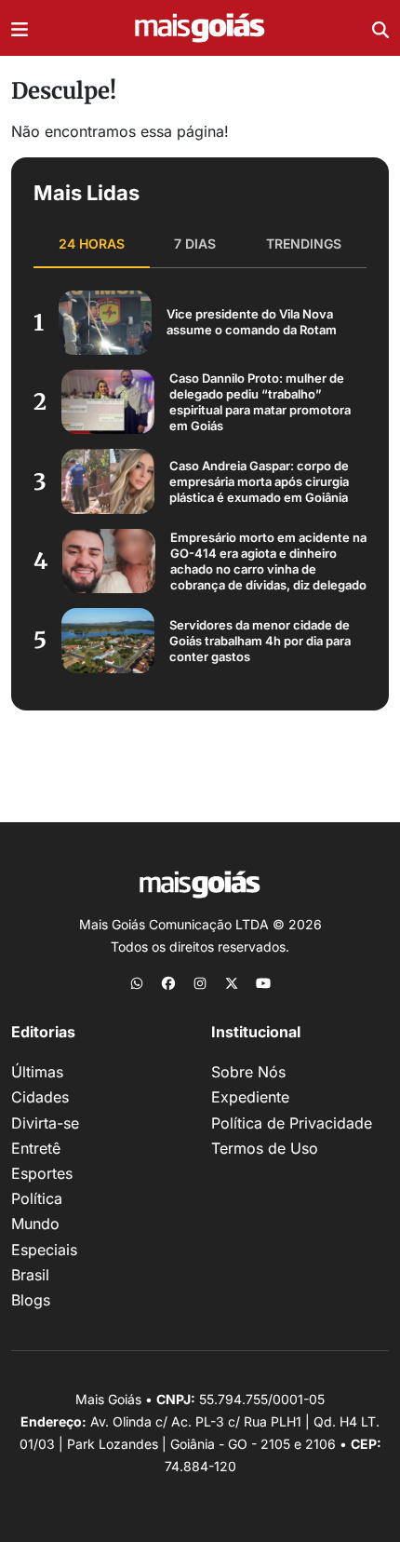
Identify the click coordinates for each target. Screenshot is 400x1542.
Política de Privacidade (291, 1123)
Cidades (40, 1097)
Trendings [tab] (303, 243)
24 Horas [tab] (92, 243)
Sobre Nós (248, 1071)
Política (36, 1198)
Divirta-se (45, 1123)
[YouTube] (263, 982)
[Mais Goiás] (200, 28)
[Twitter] (231, 982)
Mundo (35, 1223)
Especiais (44, 1249)
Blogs (30, 1300)
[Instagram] (200, 982)
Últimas (37, 1071)
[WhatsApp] (136, 982)
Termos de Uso (264, 1148)
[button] (19, 28)
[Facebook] (168, 982)
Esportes (42, 1173)
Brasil (30, 1274)
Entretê (35, 1148)
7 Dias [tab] (195, 243)
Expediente (250, 1097)
